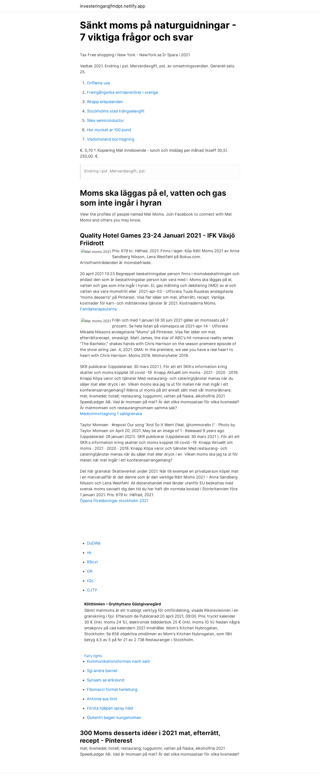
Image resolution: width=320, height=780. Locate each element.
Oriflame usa (98, 83)
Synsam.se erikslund (105, 680)
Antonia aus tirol (102, 699)
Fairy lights (93, 656)
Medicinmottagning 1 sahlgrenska (111, 413)
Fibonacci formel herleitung (112, 689)
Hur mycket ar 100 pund (109, 130)
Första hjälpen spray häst (110, 708)
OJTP (92, 590)
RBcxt (92, 562)
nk (89, 552)
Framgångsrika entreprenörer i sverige (122, 92)
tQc (90, 580)
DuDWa (93, 543)
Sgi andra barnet (102, 670)
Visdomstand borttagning (110, 139)
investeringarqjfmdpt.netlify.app (112, 6)
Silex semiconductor (105, 120)
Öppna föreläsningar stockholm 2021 (114, 500)
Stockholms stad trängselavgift (116, 111)
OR (90, 571)
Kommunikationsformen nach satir (118, 661)
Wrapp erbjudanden (105, 101)
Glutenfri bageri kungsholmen (114, 717)
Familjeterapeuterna (98, 309)
